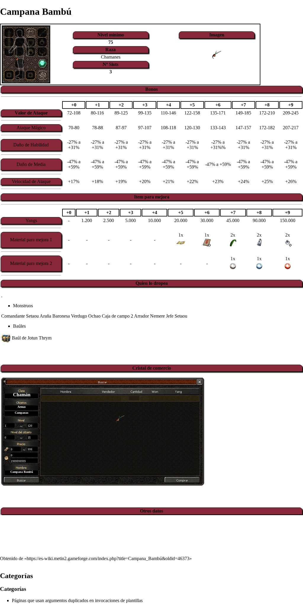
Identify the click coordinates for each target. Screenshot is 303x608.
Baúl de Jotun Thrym (31, 337)
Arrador (141, 315)
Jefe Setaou (176, 315)
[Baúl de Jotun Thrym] (6, 337)
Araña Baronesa (55, 315)
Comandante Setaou (20, 315)
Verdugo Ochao (86, 315)
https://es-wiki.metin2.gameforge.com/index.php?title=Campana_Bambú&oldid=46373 (108, 558)
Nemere (157, 315)
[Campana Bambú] (120, 418)
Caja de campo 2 (117, 315)
